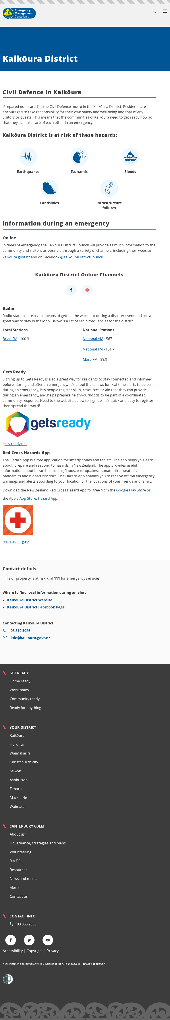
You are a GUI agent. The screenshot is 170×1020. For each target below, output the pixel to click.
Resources (18, 869)
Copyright (35, 950)
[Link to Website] (87, 290)
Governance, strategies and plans (38, 843)
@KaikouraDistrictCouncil (81, 257)
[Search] (154, 12)
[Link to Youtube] (49, 940)
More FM (90, 359)
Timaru (16, 788)
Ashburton (19, 779)
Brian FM (10, 338)
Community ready (25, 698)
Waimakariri (20, 753)
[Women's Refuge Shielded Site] (8, 978)
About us (17, 834)
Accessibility (13, 950)
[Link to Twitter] (30, 940)
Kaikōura (17, 735)
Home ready (20, 681)
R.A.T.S (15, 860)
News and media (23, 878)
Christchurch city (24, 762)
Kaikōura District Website (29, 600)
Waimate (17, 806)
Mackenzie (18, 797)
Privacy (53, 950)
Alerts (14, 887)
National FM (93, 349)
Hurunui (17, 744)
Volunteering (20, 852)
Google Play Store (131, 490)
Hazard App (47, 498)
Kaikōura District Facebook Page (35, 607)
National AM (93, 338)
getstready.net (15, 443)
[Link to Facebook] (71, 290)
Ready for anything (25, 707)
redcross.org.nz (16, 541)
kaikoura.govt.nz (16, 257)
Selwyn (15, 770)
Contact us (19, 896)
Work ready (19, 689)
